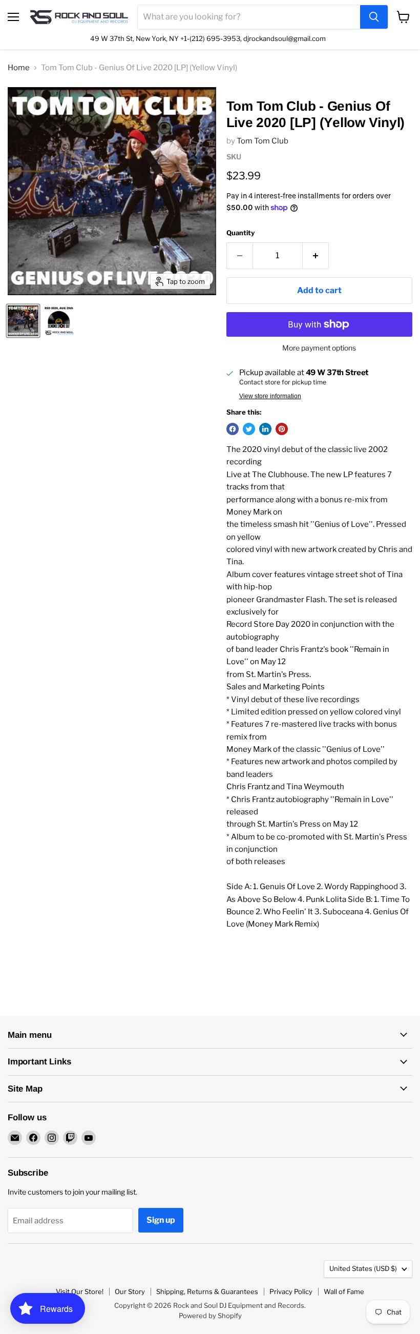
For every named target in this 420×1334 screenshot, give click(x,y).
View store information (270, 396)
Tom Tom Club (262, 141)
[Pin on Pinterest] (282, 429)
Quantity (240, 233)
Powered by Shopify (210, 1315)
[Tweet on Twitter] (249, 429)
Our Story (130, 1291)
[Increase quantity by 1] (316, 255)
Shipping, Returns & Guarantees (207, 1291)
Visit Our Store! (79, 1291)
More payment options (319, 348)
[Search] (374, 17)
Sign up (160, 1220)
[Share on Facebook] (232, 429)
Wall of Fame (344, 1291)
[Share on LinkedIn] (265, 429)
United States (363, 1268)
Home (19, 68)
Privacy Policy (290, 1291)
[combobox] (249, 17)
